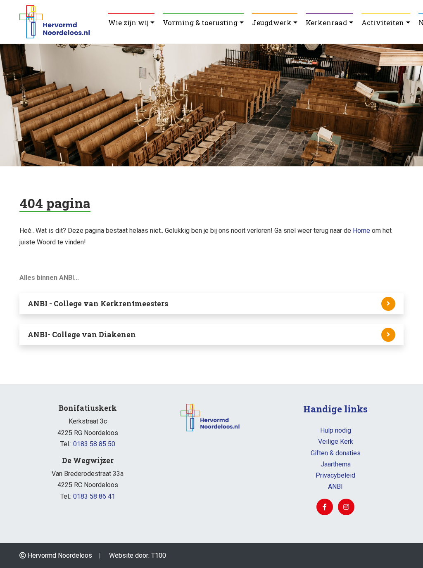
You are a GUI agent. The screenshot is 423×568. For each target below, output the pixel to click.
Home (361, 230)
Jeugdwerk (272, 22)
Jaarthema (336, 464)
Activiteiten (382, 22)
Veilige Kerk (335, 441)
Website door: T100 (137, 555)
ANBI (335, 486)
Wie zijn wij (128, 22)
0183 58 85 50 (94, 444)
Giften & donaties (336, 453)
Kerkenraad (326, 22)
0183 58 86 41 (94, 496)
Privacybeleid (335, 475)
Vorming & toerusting (200, 22)
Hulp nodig (335, 430)
